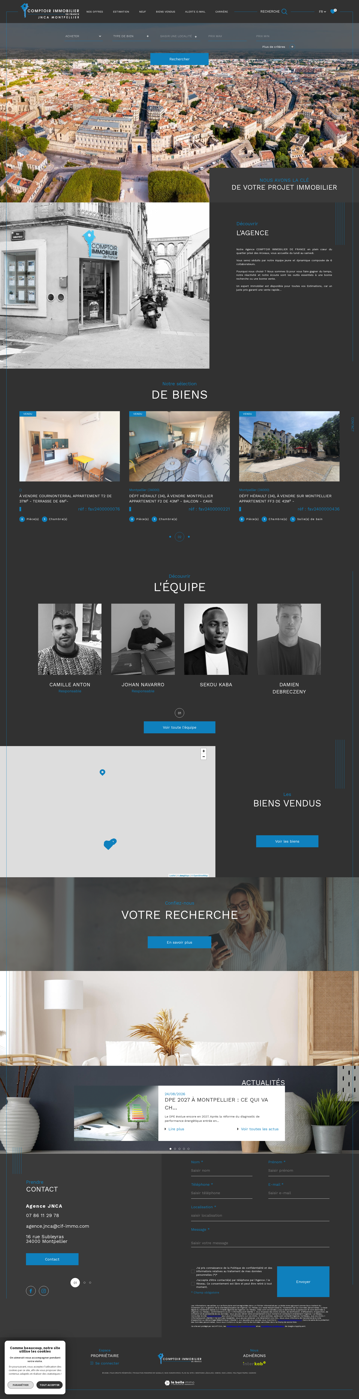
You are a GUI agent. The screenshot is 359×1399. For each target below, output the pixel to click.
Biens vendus (165, 11)
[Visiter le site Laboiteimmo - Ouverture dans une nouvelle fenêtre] (179, 1394)
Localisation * (203, 1214)
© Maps (183, 882)
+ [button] (203, 758)
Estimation (121, 11)
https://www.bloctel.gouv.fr (290, 1327)
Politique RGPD (240, 1380)
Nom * (197, 1169)
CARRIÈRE (221, 11)
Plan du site (188, 1380)
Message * (200, 1236)
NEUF (142, 11)
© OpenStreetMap (199, 882)
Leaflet (172, 882)
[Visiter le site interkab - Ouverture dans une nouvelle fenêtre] (254, 1370)
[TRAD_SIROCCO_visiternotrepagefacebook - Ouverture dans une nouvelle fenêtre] (31, 1298)
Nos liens (226, 1380)
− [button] (203, 763)
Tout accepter (49, 1385)
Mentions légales (204, 1380)
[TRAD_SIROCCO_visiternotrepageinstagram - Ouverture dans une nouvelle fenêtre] (44, 1298)
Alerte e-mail (195, 11)
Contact (353, 424)
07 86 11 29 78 (42, 1222)
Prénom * (277, 1169)
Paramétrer (21, 1385)
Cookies (252, 1380)
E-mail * (276, 1191)
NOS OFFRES (94, 11)
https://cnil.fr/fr (214, 1323)
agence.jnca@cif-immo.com (57, 1233)
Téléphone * (202, 1191)
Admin (217, 1380)
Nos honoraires (172, 1380)
